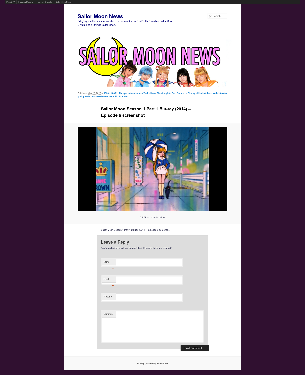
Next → (223, 93)
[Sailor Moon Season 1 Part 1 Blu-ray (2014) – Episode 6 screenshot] (152, 169)
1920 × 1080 (110, 93)
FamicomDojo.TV (25, 2)
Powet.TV (10, 2)
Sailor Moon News (63, 2)
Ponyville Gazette (44, 2)
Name (108, 262)
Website (107, 296)
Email (108, 279)
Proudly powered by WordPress (152, 363)
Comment (108, 313)
